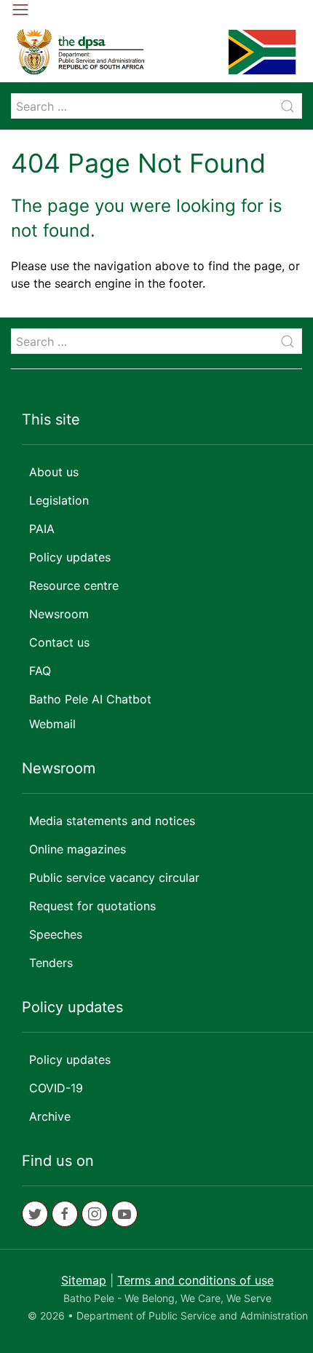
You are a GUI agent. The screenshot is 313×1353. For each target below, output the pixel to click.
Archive (50, 1116)
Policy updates (70, 557)
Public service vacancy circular (114, 877)
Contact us (59, 642)
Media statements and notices (112, 820)
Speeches (55, 934)
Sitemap (83, 1280)
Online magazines (77, 849)
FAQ (40, 670)
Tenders (51, 962)
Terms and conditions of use (195, 1280)
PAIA (42, 528)
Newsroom (59, 614)
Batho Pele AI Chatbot (90, 699)
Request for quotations (92, 906)
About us (54, 472)
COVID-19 (56, 1088)
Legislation (59, 500)
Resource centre (74, 585)
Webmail (52, 724)
